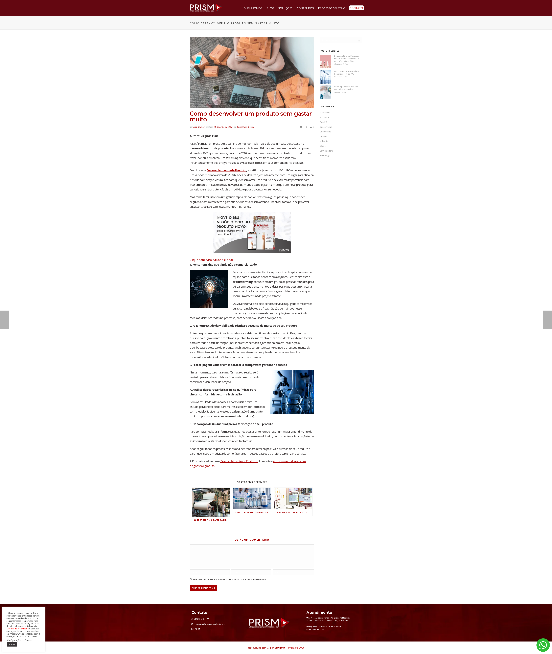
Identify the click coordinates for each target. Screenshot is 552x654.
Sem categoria (326, 151)
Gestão (251, 127)
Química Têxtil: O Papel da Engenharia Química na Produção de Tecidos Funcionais (211, 520)
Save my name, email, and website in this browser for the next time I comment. (230, 579)
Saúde (323, 146)
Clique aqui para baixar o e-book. (212, 260)
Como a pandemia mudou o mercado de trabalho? (346, 87)
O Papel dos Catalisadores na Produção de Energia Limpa (253, 512)
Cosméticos (242, 127)
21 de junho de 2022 (223, 127)
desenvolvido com (257, 647)
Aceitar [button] (12, 644)
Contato (356, 8)
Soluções (285, 8)
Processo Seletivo (331, 8)
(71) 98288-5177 (201, 619)
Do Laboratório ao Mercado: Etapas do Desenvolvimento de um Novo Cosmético (346, 58)
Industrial (324, 141)
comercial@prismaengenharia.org (209, 624)
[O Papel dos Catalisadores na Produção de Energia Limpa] (252, 498)
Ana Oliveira (199, 127)
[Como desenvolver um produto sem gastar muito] (252, 72)
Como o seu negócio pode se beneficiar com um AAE (347, 72)
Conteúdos (305, 8)
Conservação (326, 127)
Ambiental (324, 117)
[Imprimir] (301, 126)
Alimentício (325, 112)
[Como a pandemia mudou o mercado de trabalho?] (325, 92)
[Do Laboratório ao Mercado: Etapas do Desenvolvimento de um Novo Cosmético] (325, 61)
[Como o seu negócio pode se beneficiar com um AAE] (325, 77)
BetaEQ (323, 122)
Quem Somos (253, 8)
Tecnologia (325, 155)
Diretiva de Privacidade (17, 628)
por (272, 647)
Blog (270, 8)
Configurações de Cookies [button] (19, 640)
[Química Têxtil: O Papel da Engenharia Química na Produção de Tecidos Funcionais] (211, 502)
